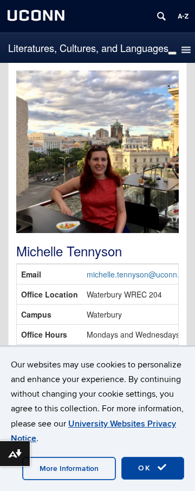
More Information (69, 468)
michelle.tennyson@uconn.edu (139, 274)
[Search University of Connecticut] (161, 16)
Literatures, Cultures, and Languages (88, 48)
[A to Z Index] (183, 16)
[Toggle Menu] (172, 53)
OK (146, 468)
